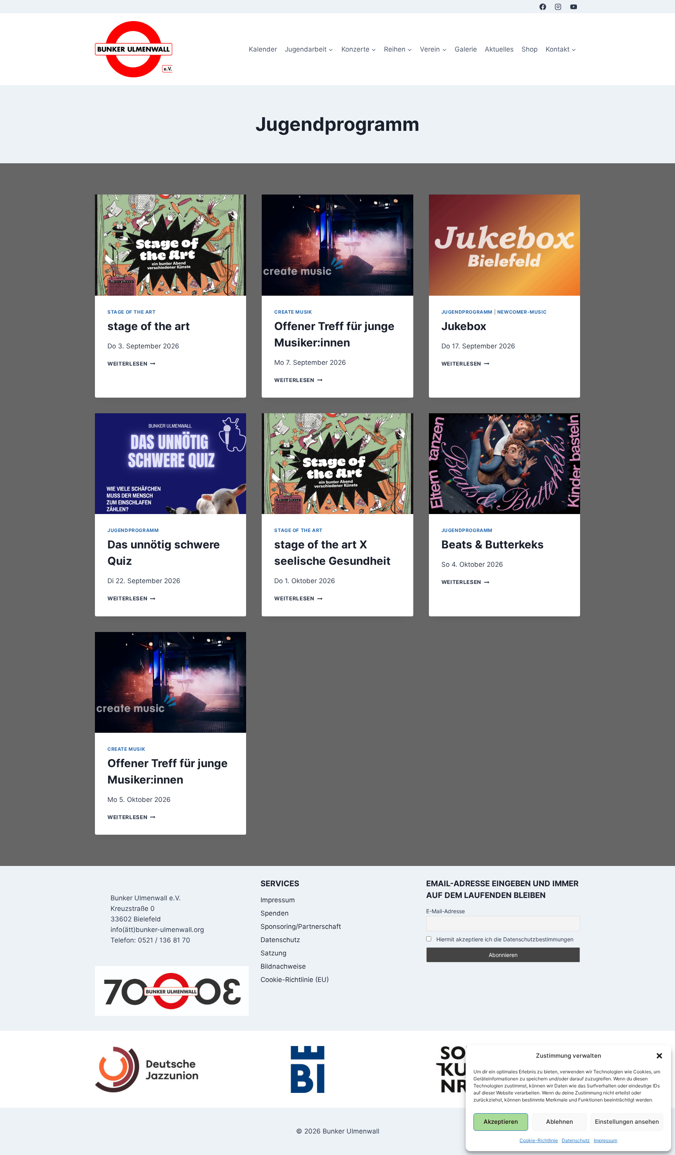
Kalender (263, 49)
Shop (529, 49)
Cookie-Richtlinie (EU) (295, 980)
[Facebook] (543, 6)
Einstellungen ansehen (627, 1121)
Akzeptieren (501, 1121)
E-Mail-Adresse (445, 911)
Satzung (273, 953)
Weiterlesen (131, 364)
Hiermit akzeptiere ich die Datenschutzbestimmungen (504, 939)
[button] (659, 1056)
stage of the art (131, 312)
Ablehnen (559, 1121)
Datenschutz (576, 1140)
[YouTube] (573, 6)
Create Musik (293, 312)
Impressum (605, 1140)
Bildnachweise (283, 966)
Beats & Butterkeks (492, 544)
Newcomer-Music (521, 312)
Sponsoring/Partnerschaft (301, 926)
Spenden (275, 913)
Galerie (466, 49)
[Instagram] (558, 6)
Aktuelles (499, 49)
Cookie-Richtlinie (539, 1140)
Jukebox (463, 326)
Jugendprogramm (467, 312)
